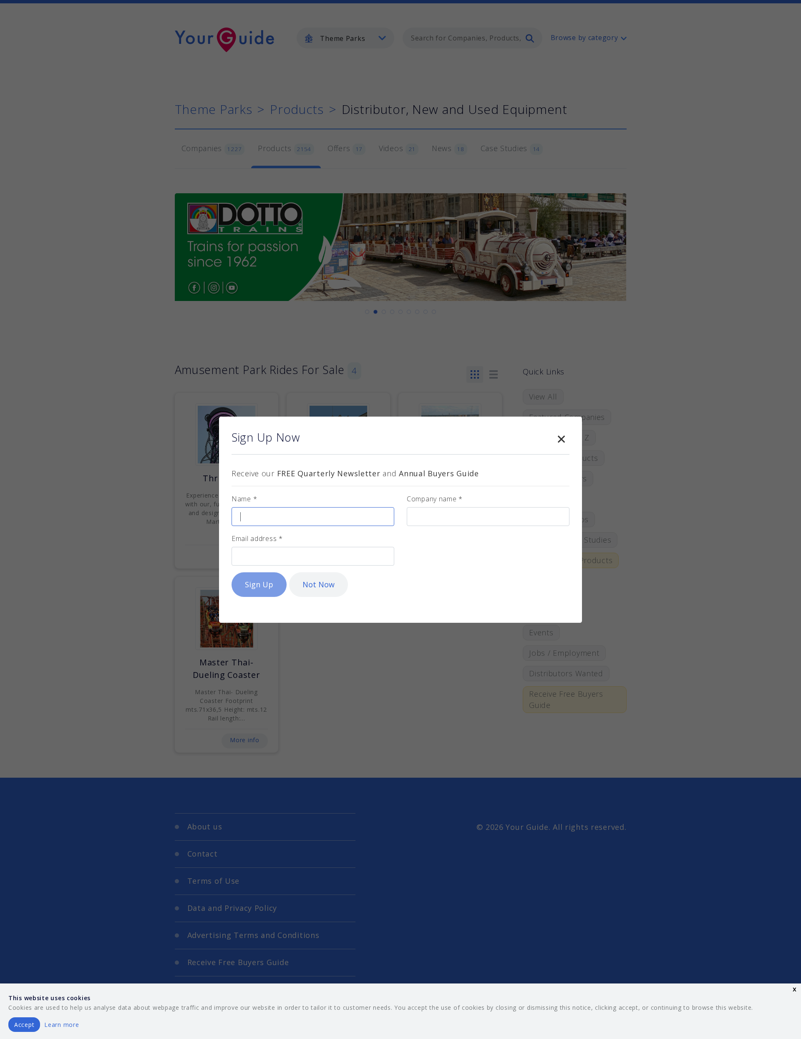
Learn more (61, 1025)
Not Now (318, 584)
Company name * (435, 498)
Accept (24, 1025)
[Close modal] (561, 437)
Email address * (257, 538)
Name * (244, 498)
